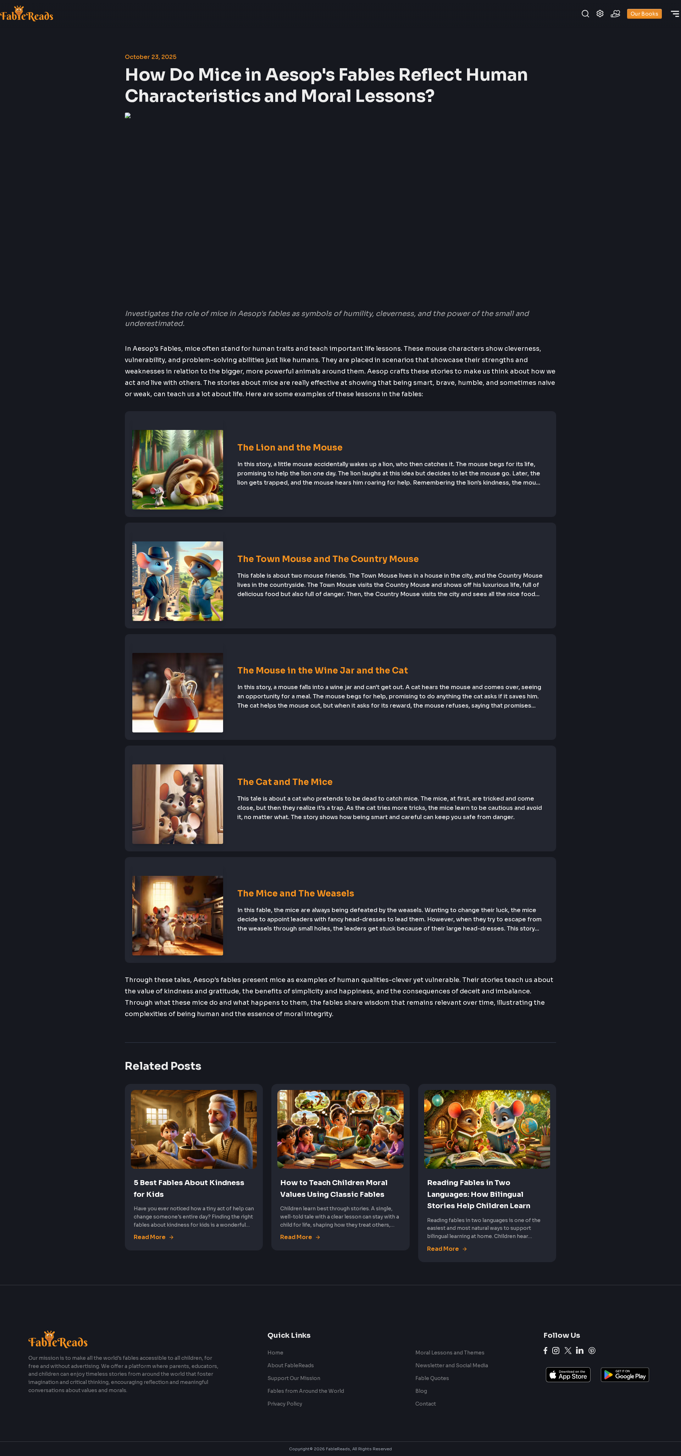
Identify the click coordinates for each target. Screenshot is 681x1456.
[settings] (600, 13)
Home (275, 1352)
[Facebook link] (545, 1350)
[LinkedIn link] (579, 1350)
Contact (425, 1404)
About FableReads (290, 1365)
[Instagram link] (556, 1350)
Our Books (644, 14)
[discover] (675, 14)
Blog (421, 1391)
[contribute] (615, 13)
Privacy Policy (284, 1404)
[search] (585, 13)
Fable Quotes (432, 1378)
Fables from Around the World (305, 1391)
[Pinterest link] (592, 1350)
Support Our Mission (293, 1378)
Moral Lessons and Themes (450, 1352)
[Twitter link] (568, 1350)
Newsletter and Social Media (451, 1365)
